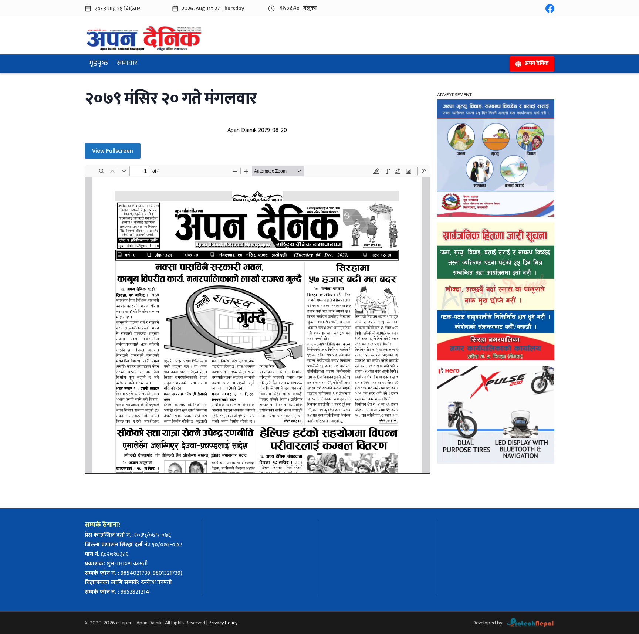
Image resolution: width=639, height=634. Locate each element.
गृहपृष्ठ (98, 64)
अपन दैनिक (536, 64)
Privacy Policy (223, 622)
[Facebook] (549, 8)
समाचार (127, 64)
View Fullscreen (112, 151)
